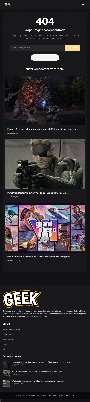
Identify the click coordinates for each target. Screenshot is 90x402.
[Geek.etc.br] (8, 4)
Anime (5, 349)
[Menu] (82, 4)
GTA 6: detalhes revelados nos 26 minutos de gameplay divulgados (38, 256)
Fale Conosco (8, 334)
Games (5, 344)
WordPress (70, 396)
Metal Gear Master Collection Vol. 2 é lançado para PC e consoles (38, 192)
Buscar (73, 48)
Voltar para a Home (46, 57)
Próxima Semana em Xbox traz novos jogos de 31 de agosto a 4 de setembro (43, 129)
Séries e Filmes (8, 339)
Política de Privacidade (11, 329)
